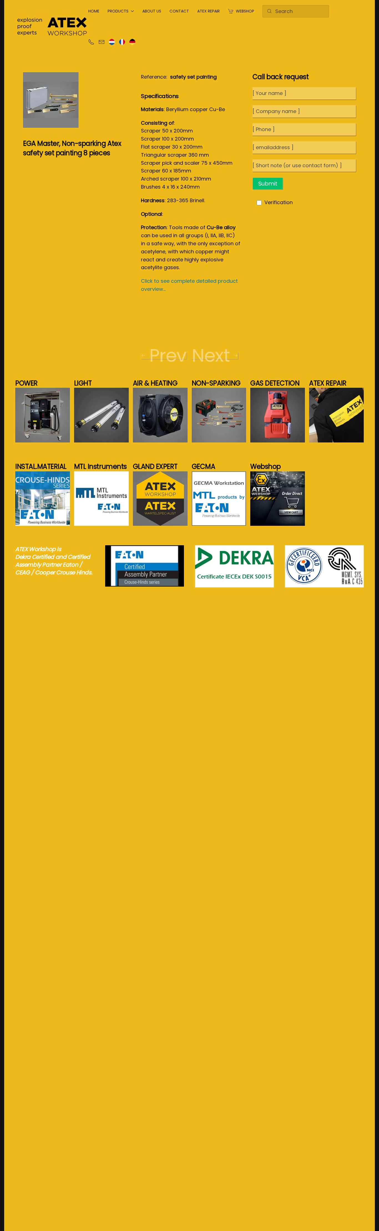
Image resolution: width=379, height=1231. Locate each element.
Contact (179, 11)
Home (93, 11)
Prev (167, 355)
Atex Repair (208, 11)
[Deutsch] (132, 41)
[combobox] (295, 11)
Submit (267, 183)
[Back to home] (51, 26)
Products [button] (118, 11)
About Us (151, 11)
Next (211, 355)
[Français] (122, 41)
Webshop (245, 11)
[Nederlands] (112, 41)
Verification (278, 202)
